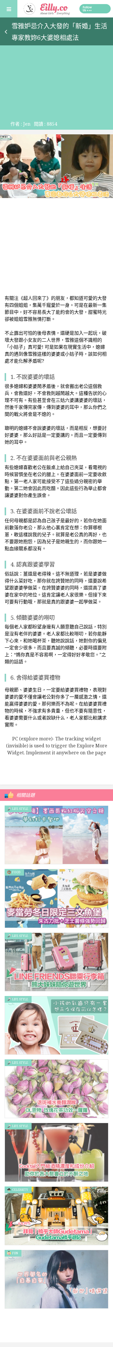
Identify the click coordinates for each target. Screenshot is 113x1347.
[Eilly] (47, 8)
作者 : (20, 124)
